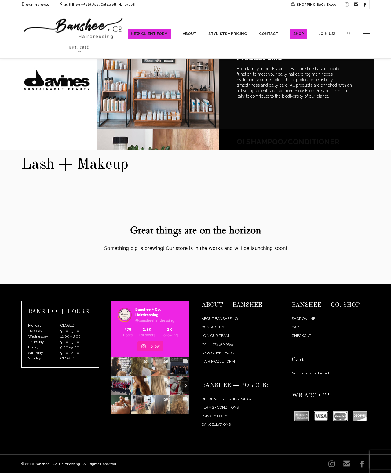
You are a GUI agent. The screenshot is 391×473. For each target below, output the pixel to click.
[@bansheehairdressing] (124, 315)
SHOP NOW (262, 143)
